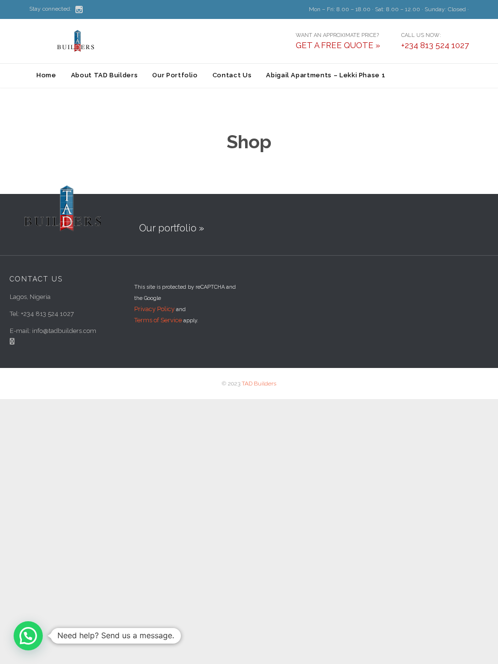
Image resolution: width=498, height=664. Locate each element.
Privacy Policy (154, 309)
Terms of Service (158, 320)
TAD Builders (259, 383)
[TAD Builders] (77, 40)
